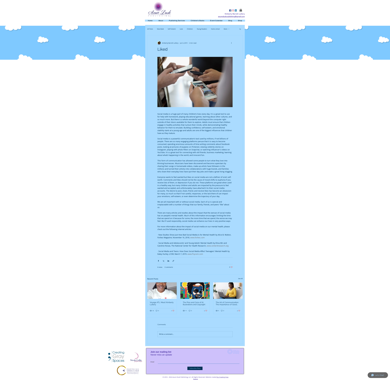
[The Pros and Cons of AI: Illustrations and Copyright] (195, 290)
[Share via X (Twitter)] (163, 261)
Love (181, 29)
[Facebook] (230, 10)
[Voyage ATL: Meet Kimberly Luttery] (162, 290)
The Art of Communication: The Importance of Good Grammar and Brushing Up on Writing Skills (227, 303)
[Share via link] (173, 261)
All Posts (150, 29)
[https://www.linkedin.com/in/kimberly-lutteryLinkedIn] (236, 10)
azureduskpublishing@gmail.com (231, 16)
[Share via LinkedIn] (168, 261)
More (225, 29)
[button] (240, 9)
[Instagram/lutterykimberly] (233, 10)
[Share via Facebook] (158, 261)
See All (240, 279)
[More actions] (231, 43)
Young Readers (202, 29)
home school (215, 29)
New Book (160, 29)
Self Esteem (172, 29)
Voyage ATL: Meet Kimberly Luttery (162, 303)
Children (190, 29)
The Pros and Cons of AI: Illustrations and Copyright (194, 303)
